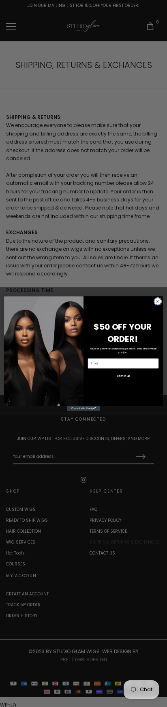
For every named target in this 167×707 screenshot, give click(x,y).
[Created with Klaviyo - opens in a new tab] (83, 408)
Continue (123, 376)
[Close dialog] (157, 301)
